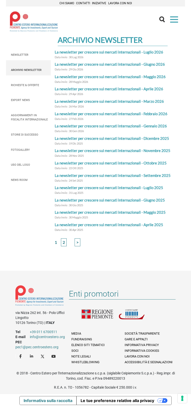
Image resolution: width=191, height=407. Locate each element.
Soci (75, 351)
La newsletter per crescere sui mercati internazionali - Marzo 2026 (109, 101)
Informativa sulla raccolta (48, 400)
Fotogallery (20, 150)
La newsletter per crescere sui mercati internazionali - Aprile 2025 (109, 224)
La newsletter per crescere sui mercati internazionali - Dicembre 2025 (112, 138)
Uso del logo (20, 164)
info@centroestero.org (47, 337)
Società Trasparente (142, 333)
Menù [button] (175, 20)
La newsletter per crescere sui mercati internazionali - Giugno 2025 (110, 200)
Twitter (43, 356)
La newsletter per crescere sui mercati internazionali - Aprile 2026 (109, 89)
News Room (19, 180)
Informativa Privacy (142, 345)
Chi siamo (66, 3)
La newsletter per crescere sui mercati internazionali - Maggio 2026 (110, 76)
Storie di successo (24, 134)
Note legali (81, 356)
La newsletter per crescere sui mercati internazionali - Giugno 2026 (110, 64)
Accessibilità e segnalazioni (149, 362)
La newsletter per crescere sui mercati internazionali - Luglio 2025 (109, 187)
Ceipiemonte (34, 21)
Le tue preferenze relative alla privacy (117, 400)
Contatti (83, 3)
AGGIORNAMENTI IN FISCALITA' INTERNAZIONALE (29, 117)
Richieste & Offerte (25, 85)
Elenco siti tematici (88, 345)
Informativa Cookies (142, 351)
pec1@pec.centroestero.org (36, 347)
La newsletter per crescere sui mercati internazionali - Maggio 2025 (110, 212)
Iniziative (99, 3)
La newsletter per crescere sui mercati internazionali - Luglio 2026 (109, 52)
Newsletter (19, 54)
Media (76, 333)
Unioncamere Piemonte (137, 317)
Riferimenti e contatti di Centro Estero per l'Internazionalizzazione (39, 296)
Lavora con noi (120, 3)
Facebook (21, 356)
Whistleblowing (85, 362)
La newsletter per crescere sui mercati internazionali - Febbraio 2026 (111, 113)
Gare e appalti (136, 339)
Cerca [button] (164, 20)
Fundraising (81, 339)
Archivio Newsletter (26, 70)
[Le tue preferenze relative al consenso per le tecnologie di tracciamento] (182, 398)
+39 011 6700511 (43, 332)
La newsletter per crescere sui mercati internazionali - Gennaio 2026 (111, 126)
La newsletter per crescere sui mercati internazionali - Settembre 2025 (113, 175)
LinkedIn (32, 356)
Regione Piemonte (100, 317)
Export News (20, 100)
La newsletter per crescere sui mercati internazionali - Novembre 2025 (112, 150)
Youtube (54, 356)
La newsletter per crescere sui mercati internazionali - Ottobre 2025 (111, 163)
